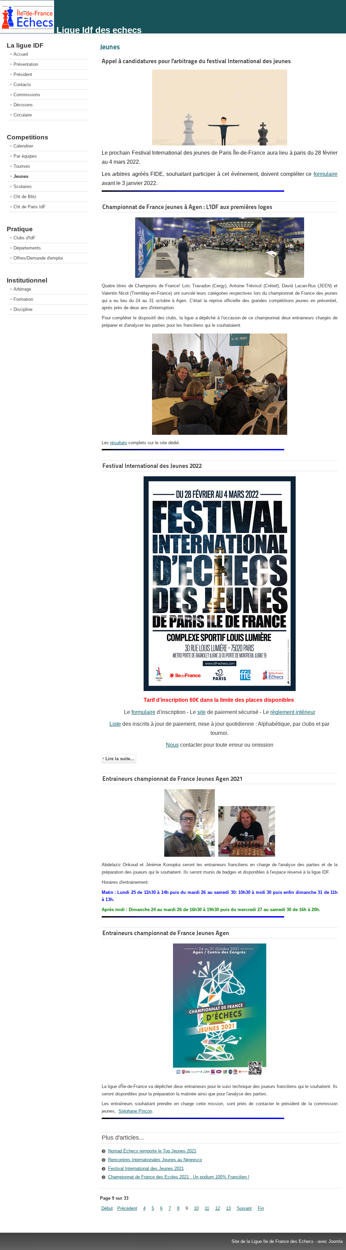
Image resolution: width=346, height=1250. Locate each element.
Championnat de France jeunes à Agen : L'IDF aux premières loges (187, 206)
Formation (23, 299)
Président (23, 74)
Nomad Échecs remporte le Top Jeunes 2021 (152, 1150)
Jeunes (21, 176)
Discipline (23, 309)
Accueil (21, 54)
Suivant (244, 1208)
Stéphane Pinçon (135, 1111)
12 (217, 1208)
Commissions (27, 94)
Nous (172, 745)
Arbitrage (22, 289)
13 (228, 1208)
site (201, 712)
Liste (115, 724)
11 (207, 1208)
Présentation (26, 64)
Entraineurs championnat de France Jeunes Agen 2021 (172, 778)
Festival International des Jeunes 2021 (146, 1168)
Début (107, 1208)
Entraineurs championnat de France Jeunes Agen (165, 932)
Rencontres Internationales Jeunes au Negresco (155, 1159)
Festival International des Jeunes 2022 (152, 465)
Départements (27, 247)
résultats (118, 442)
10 (196, 1208)
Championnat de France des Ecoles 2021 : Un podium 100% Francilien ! (178, 1176)
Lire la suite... (119, 758)
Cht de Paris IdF (30, 206)
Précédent (127, 1208)
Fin (261, 1208)
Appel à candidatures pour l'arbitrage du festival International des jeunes (196, 60)
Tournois (22, 166)
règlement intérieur (292, 712)
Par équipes (25, 156)
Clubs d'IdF (24, 237)
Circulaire (23, 114)
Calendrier (23, 146)
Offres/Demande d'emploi (38, 258)
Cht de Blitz (25, 196)
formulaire (326, 174)
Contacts (22, 84)
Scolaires (23, 186)
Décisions (23, 104)
